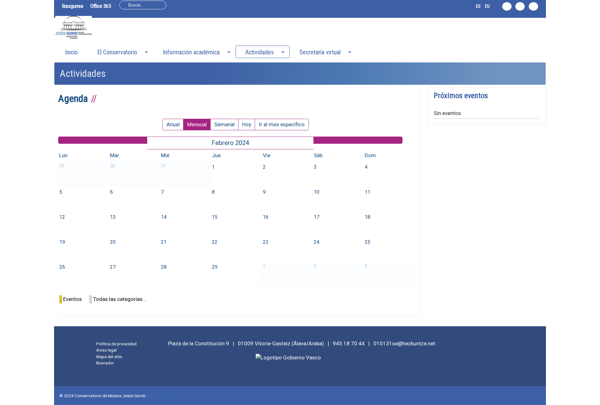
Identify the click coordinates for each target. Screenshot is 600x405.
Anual (173, 124)
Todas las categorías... (119, 299)
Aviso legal (106, 350)
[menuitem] (71, 52)
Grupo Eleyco (160, 395)
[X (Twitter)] (520, 6)
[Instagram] (507, 6)
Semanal (224, 124)
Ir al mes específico (282, 124)
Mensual (197, 124)
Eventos (72, 299)
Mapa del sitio (109, 356)
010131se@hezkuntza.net (404, 343)
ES (478, 6)
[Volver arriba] (592, 397)
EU (487, 6)
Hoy (246, 124)
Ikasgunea (72, 6)
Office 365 (100, 6)
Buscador (105, 362)
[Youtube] (533, 6)
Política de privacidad (116, 343)
